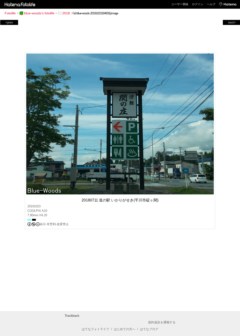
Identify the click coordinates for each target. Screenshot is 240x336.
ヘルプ (211, 4)
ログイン (197, 4)
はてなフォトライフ (95, 329)
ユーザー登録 (179, 4)
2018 (66, 13)
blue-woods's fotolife (39, 13)
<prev (9, 22)
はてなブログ (149, 329)
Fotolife (10, 13)
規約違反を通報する (162, 322)
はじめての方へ (124, 329)
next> (232, 22)
